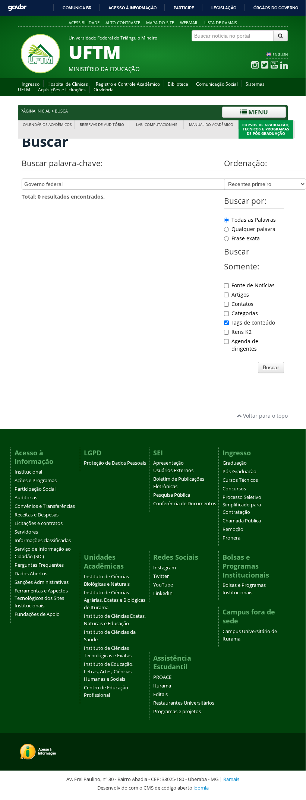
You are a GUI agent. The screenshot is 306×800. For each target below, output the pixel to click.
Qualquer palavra (253, 229)
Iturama (162, 686)
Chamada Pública (242, 521)
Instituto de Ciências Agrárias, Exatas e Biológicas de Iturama (114, 600)
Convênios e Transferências (45, 506)
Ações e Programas (36, 480)
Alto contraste (122, 22)
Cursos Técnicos (240, 480)
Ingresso (31, 84)
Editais (160, 694)
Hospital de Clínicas (67, 84)
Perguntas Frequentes (39, 565)
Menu (257, 112)
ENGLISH (280, 54)
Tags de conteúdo (253, 322)
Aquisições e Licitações (62, 89)
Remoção (233, 529)
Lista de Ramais (220, 22)
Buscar (271, 367)
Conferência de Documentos (184, 503)
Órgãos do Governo (275, 7)
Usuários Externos (173, 470)
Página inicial (35, 111)
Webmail (189, 22)
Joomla (201, 787)
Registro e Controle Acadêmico (128, 84)
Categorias (244, 313)
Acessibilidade (84, 22)
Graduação (235, 463)
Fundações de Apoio (37, 614)
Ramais (231, 779)
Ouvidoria (104, 89)
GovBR (17, 7)
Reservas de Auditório (102, 124)
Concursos (234, 489)
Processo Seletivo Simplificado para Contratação (242, 504)
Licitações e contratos (39, 523)
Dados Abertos (31, 573)
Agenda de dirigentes (244, 345)
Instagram (164, 568)
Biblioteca (178, 84)
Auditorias (26, 497)
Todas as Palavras (253, 219)
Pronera (231, 538)
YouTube (163, 585)
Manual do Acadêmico (211, 124)
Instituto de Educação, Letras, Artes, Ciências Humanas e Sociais (108, 671)
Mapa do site (160, 22)
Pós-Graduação (239, 471)
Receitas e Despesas (37, 515)
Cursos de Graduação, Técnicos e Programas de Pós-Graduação (266, 129)
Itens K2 (241, 331)
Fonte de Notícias (253, 285)
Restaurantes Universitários (183, 703)
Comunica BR (77, 7)
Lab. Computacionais (156, 124)
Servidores (26, 532)
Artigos (240, 294)
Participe (184, 7)
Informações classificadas (43, 540)
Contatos (242, 303)
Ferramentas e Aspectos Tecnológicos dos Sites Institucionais (41, 598)
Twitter (161, 576)
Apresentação (168, 463)
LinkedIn (163, 593)
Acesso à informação (132, 7)
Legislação (223, 7)
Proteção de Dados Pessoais (115, 463)
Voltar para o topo (265, 415)
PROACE (162, 677)
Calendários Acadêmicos (47, 124)
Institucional (28, 472)
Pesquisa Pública (171, 495)
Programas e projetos (177, 711)
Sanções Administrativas (42, 582)
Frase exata (245, 238)
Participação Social (35, 489)
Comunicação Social (217, 84)
